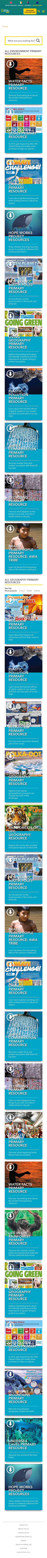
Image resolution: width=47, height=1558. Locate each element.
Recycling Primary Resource (18, 501)
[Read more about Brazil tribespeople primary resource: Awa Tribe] (23, 536)
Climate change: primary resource (18, 186)
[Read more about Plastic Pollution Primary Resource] (23, 381)
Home (5, 26)
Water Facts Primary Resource (20, 84)
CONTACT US (23, 1525)
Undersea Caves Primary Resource (22, 1444)
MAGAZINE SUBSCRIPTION (30, 11)
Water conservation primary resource (22, 450)
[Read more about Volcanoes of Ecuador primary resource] (23, 607)
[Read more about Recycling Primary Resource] (23, 488)
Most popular (11, 591)
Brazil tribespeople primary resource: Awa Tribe (23, 553)
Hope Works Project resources (20, 236)
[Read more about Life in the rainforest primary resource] (23, 1223)
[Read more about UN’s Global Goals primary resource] (23, 120)
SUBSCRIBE (23, 1548)
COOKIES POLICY (23, 1533)
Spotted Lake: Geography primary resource (22, 778)
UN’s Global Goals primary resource (23, 133)
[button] (39, 11)
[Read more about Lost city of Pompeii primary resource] (23, 1125)
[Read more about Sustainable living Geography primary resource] (23, 323)
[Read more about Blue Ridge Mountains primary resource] (23, 1381)
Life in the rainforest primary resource (19, 1238)
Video (29, 591)
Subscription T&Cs (23, 1552)
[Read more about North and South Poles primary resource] (23, 271)
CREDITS (23, 1540)
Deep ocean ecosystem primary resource (20, 729)
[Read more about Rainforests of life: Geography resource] (23, 818)
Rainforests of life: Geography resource (23, 833)
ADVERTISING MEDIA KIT (23, 1537)
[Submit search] (38, 40)
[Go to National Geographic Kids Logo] (5, 11)
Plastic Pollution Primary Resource (18, 396)
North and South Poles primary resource (21, 286)
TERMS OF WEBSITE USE (24, 1544)
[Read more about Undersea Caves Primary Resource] (23, 1431)
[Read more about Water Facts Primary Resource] (23, 71)
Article (37, 591)
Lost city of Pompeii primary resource (20, 1140)
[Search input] (23, 40)
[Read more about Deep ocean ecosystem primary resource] (23, 714)
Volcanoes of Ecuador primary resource (22, 622)
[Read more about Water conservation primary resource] (23, 436)
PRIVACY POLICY (23, 1529)
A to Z (22, 591)
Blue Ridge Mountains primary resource (19, 1396)
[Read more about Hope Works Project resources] (23, 223)
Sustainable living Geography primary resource (20, 340)
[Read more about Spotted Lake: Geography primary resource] (23, 763)
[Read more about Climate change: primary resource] (23, 171)
